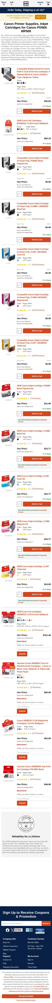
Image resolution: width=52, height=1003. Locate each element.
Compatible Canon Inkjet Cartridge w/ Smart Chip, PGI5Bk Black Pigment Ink (33, 161)
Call (11, 2)
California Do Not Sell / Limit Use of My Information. (26, 991)
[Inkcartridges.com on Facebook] (7, 931)
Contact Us (7, 960)
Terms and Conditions (41, 989)
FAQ (4, 963)
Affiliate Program (9, 950)
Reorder (31, 963)
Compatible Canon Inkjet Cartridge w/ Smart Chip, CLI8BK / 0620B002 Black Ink (33, 206)
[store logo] (26, 4)
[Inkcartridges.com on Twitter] (12, 931)
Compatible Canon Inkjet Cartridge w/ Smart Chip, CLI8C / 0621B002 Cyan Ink (33, 252)
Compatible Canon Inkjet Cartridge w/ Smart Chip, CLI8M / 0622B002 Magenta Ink (33, 297)
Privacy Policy (9, 977)
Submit (22, 654)
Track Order (32, 967)
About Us (6, 942)
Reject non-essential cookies (26, 1000)
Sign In (30, 960)
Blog (4, 953)
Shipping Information (11, 967)
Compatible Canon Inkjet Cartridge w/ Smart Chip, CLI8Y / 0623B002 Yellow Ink (33, 343)
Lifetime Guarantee (10, 946)
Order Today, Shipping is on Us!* (26, 10)
